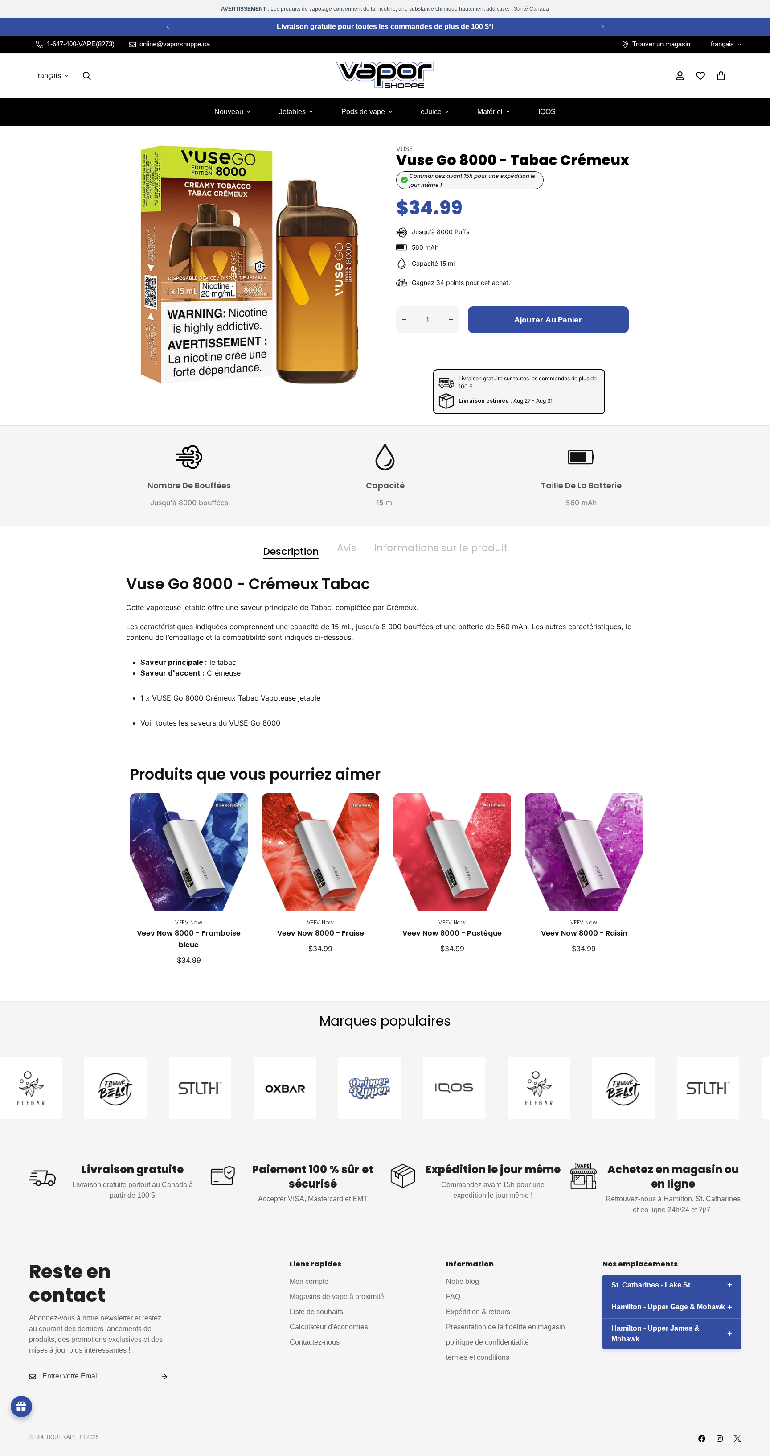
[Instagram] (719, 1438)
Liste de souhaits (316, 1312)
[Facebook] (701, 1438)
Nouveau (228, 111)
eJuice (431, 111)
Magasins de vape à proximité (337, 1297)
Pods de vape (363, 111)
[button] (721, 76)
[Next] (602, 27)
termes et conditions (477, 1357)
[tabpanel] (385, 658)
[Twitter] (737, 1438)
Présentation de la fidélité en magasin (505, 1327)
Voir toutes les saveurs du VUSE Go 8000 (210, 722)
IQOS (547, 111)
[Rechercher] (86, 76)
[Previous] (168, 27)
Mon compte (309, 1282)
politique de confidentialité (487, 1342)
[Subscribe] (157, 1377)
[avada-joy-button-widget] (21, 1406)
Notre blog (462, 1282)
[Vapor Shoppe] (385, 76)
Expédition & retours (478, 1312)
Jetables (292, 111)
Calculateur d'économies (329, 1327)
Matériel (490, 111)
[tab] (291, 548)
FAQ (453, 1297)
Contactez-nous (315, 1342)
